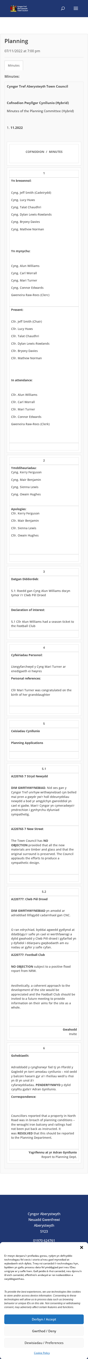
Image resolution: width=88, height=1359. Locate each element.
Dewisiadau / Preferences (44, 1343)
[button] (81, 1247)
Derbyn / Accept (44, 1319)
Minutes (14, 65)
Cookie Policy (42, 1353)
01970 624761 (44, 1240)
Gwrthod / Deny (44, 1331)
